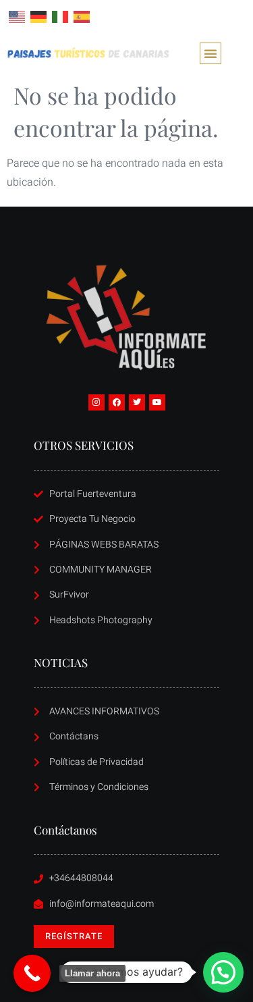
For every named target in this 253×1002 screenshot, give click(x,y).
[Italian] (61, 16)
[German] (39, 16)
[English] (17, 16)
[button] (210, 53)
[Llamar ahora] (32, 973)
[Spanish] (82, 16)
